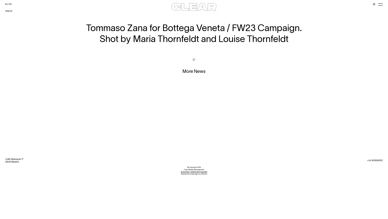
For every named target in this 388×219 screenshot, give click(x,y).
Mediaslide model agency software (194, 174)
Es (6, 4)
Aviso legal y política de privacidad (194, 172)
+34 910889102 (375, 160)
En (10, 4)
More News (194, 71)
